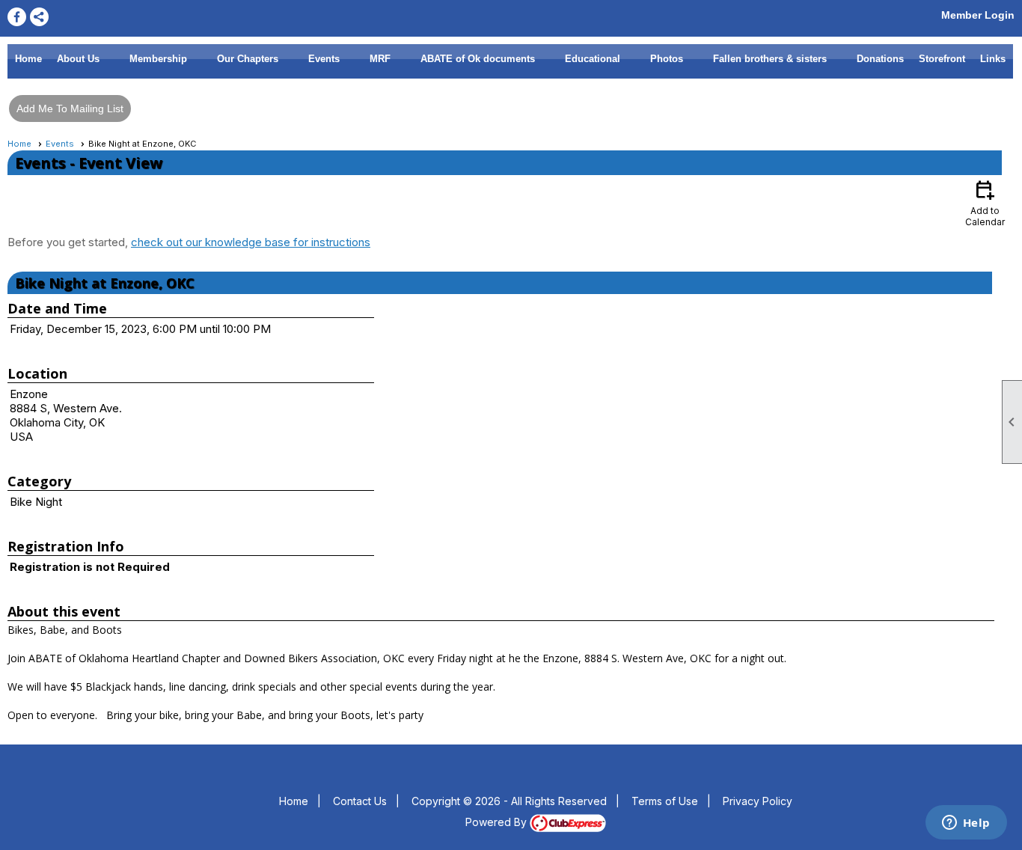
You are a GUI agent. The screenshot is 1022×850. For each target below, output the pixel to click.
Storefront (942, 58)
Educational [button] (592, 58)
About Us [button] (78, 58)
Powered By (497, 822)
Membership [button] (158, 58)
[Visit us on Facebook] (16, 16)
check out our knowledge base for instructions (250, 242)
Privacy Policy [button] (757, 801)
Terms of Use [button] (664, 801)
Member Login (978, 15)
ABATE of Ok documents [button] (477, 58)
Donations (880, 58)
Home (28, 58)
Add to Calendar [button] (985, 202)
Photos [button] (666, 58)
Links (993, 58)
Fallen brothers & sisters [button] (770, 58)
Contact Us (360, 801)
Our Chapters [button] (247, 58)
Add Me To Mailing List (69, 108)
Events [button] (324, 58)
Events (60, 143)
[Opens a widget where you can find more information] (966, 824)
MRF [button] (380, 58)
